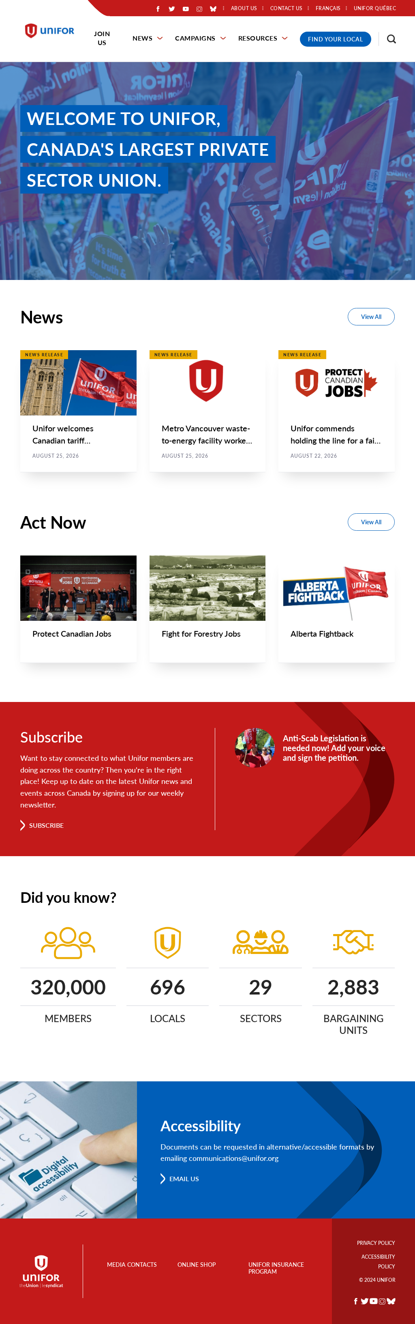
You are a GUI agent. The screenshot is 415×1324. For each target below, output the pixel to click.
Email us (184, 1178)
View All (371, 316)
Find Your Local (335, 39)
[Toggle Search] (387, 39)
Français (328, 8)
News (142, 38)
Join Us (102, 38)
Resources (258, 38)
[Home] (53, 30)
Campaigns (195, 38)
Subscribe (46, 825)
